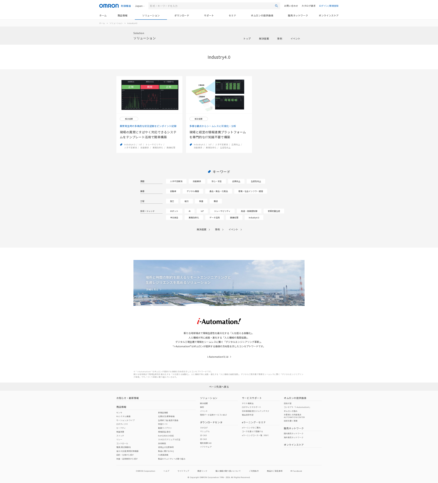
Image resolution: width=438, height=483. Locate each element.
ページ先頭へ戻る (219, 386)
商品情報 (122, 15)
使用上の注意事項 (166, 447)
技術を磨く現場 (291, 420)
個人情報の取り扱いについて (228, 470)
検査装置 (120, 431)
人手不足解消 (176, 181)
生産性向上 (256, 181)
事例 (279, 38)
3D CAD (203, 439)
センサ (119, 412)
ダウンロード (181, 15)
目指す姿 (288, 403)
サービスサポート (252, 398)
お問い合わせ (291, 5)
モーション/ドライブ (125, 420)
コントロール (122, 443)
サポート (209, 15)
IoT (202, 210)
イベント (295, 38)
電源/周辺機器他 (123, 447)
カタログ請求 (309, 5)
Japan (139, 6)
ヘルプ (166, 470)
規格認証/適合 (164, 431)
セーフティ (121, 428)
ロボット (174, 210)
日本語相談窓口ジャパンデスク (255, 411)
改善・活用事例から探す (127, 458)
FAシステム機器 (123, 416)
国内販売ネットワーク (293, 433)
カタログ (204, 427)
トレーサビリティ (222, 210)
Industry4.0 (254, 217)
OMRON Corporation (145, 470)
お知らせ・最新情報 (127, 398)
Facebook (297, 470)
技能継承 (197, 181)
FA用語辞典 (163, 454)
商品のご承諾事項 (274, 470)
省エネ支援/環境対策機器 (127, 451)
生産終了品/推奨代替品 (168, 420)
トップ (247, 38)
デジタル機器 (193, 191)
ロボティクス (122, 424)
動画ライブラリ (165, 428)
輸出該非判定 (248, 414)
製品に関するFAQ (166, 451)
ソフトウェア (206, 446)
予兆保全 (174, 217)
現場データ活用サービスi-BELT (213, 414)
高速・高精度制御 (249, 210)
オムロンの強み (291, 411)
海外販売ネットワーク (293, 437)
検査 (201, 201)
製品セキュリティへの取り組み (171, 458)
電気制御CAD (206, 443)
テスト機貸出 (248, 403)
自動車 (173, 191)
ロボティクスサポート (251, 407)
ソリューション (151, 15)
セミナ (232, 15)
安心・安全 (216, 181)
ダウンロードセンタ (211, 422)
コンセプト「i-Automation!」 (297, 407)
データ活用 (214, 217)
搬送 (216, 201)
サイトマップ (183, 470)
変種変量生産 (274, 210)
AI (189, 210)
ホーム (103, 15)
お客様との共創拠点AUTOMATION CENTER (294, 415)
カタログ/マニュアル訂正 (169, 439)
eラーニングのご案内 (251, 427)
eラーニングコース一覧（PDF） (256, 435)
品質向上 (236, 181)
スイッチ (120, 435)
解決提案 (264, 38)
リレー (119, 439)
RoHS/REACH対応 (166, 435)
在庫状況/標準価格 (166, 416)
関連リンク (202, 470)
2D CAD (203, 435)
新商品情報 (163, 412)
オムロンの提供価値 (262, 15)
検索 (276, 6)
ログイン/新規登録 (329, 5)
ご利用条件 (254, 470)
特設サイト (163, 424)
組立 (187, 201)
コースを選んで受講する (252, 431)
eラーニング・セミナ (254, 422)
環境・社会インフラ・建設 (250, 191)
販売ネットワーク (298, 15)
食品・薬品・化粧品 (218, 191)
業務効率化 (194, 217)
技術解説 (162, 443)
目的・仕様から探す (125, 454)
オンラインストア (329, 15)
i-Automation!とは (217, 356)
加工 (172, 201)
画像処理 (234, 217)
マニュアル (205, 431)
